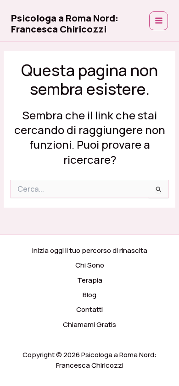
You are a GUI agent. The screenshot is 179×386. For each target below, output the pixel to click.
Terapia (89, 280)
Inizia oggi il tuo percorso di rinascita (89, 250)
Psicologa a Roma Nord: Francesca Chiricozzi (64, 23)
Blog (89, 295)
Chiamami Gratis (89, 324)
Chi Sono (89, 265)
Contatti (89, 309)
